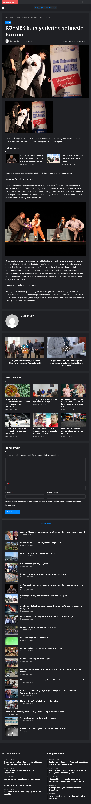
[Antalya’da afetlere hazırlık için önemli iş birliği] (45, 390)
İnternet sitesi (52, 493)
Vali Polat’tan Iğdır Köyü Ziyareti (34, 564)
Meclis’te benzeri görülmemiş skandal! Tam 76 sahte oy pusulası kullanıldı (52, 680)
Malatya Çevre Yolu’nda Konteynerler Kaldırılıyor (41, 701)
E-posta (9, 493)
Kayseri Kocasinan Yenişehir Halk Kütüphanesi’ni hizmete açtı (46, 616)
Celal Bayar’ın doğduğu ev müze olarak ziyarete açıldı (73, 158)
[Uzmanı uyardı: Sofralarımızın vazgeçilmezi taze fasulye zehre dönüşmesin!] (17, 390)
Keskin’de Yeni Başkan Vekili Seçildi (35, 659)
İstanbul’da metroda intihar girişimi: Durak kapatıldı (43, 574)
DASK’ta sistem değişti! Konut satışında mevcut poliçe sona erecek (34, 711)
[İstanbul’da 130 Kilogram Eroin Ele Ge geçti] (11, 630)
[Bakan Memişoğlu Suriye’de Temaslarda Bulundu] (11, 651)
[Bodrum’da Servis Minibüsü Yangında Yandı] (11, 556)
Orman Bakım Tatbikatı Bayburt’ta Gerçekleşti (40, 543)
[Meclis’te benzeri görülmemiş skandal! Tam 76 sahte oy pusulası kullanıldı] (11, 683)
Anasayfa (10, 17)
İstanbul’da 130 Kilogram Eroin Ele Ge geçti (38, 627)
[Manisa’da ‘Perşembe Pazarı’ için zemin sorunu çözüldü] (73, 420)
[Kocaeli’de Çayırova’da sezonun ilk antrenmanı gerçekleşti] (17, 420)
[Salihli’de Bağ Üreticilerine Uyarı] (11, 641)
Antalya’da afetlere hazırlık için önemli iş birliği (45, 400)
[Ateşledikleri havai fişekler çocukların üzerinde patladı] (11, 731)
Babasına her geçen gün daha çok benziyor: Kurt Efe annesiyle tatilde (45, 431)
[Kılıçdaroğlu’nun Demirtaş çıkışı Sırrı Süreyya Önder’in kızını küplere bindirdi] (11, 535)
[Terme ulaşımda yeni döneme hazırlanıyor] (11, 721)
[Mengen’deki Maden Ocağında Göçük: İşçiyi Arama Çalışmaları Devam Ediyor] (11, 672)
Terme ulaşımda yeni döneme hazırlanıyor (38, 718)
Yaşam (17, 17)
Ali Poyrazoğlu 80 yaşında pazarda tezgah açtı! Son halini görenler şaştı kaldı (31, 158)
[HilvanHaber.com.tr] (45, 7)
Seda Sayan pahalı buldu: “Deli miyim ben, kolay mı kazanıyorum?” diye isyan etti (72, 403)
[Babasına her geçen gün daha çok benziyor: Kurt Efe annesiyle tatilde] (45, 420)
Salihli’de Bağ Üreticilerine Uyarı (34, 638)
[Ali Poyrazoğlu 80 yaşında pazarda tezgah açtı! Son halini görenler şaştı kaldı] (12, 158)
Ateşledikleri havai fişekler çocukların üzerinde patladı (44, 728)
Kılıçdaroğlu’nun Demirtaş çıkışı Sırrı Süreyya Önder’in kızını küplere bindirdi (52, 532)
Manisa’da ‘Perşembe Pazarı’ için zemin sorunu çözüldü (72, 431)
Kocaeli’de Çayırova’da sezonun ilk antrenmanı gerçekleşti (15, 431)
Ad (7, 484)
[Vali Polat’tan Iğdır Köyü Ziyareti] (11, 567)
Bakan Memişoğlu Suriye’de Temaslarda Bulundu (41, 648)
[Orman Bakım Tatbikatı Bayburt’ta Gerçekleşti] (11, 546)
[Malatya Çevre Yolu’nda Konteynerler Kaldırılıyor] (11, 704)
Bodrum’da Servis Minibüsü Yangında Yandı (35, 2)
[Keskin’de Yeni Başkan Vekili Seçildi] (11, 662)
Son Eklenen (45, 523)
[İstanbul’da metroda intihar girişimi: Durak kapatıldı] (11, 577)
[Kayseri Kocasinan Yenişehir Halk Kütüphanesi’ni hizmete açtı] (11, 619)
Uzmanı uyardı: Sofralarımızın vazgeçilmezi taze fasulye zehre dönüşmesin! (17, 403)
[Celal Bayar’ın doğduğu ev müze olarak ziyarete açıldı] (53, 158)
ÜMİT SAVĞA (14, 41)
